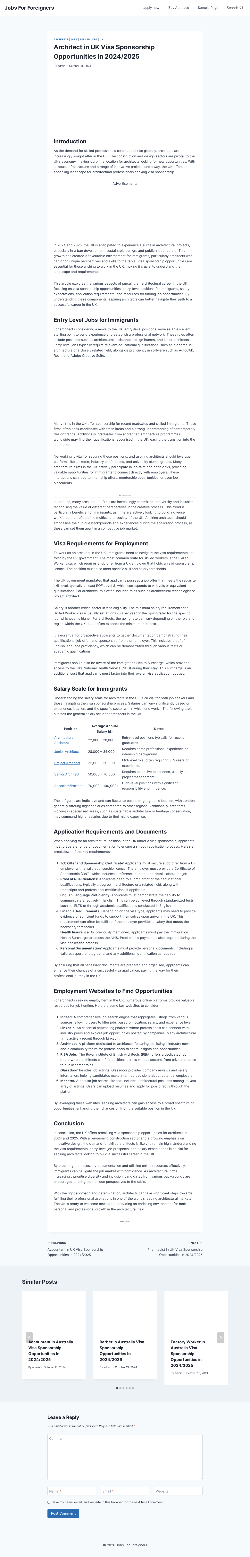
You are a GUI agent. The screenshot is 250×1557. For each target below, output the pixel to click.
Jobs (74, 39)
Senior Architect (66, 774)
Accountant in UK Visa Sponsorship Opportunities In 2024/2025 (75, 1249)
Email (108, 1491)
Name (55, 1491)
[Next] (220, 1337)
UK (101, 39)
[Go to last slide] (29, 1337)
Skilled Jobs (88, 39)
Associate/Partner (68, 786)
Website (162, 1491)
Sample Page (208, 8)
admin (61, 65)
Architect (61, 39)
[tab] (117, 1388)
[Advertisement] (125, 101)
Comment (58, 1438)
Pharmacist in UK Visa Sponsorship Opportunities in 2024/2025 (175, 1249)
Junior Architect (66, 752)
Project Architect (67, 763)
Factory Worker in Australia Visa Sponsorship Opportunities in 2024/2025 (188, 1354)
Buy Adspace (178, 8)
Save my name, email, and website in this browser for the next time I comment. (108, 1502)
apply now (151, 8)
